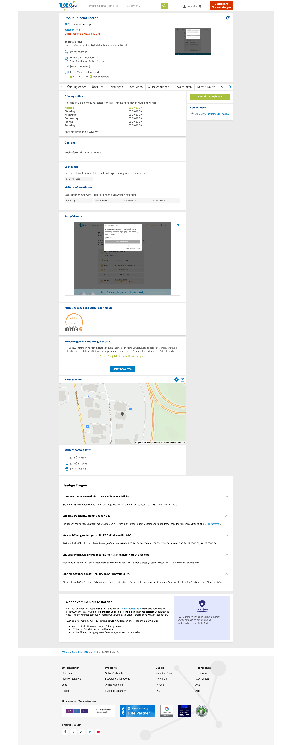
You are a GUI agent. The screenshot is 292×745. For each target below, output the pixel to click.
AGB (198, 684)
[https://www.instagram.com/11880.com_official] (73, 732)
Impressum (201, 673)
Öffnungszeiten (77, 87)
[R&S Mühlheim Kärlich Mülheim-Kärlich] (177, 225)
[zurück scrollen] (62, 87)
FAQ (158, 691)
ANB (198, 691)
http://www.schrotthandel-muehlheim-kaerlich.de (212, 113)
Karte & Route (206, 87)
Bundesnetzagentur (131, 608)
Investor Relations (71, 678)
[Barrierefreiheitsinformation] (202, 5)
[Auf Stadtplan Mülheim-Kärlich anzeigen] (182, 379)
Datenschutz (202, 678)
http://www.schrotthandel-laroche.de (122, 292)
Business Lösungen (115, 691)
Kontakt (160, 684)
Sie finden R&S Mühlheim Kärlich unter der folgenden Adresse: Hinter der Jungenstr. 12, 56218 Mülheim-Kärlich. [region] (120, 504)
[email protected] (211, 523)
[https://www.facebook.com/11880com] (65, 732)
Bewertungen (183, 87)
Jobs (64, 684)
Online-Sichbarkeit (115, 673)
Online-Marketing (114, 684)
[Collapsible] (226, 496)
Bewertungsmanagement (118, 678)
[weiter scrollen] (230, 87)
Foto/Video (136, 87)
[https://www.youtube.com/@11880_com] (98, 732)
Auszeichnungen (158, 87)
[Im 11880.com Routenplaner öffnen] (176, 379)
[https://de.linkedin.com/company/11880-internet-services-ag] (90, 732)
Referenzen (162, 678)
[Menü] (207, 5)
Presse (66, 691)
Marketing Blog (164, 673)
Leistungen (116, 87)
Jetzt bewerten (122, 369)
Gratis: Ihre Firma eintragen (221, 5)
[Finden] (164, 6)
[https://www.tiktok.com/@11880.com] (81, 732)
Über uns (97, 87)
